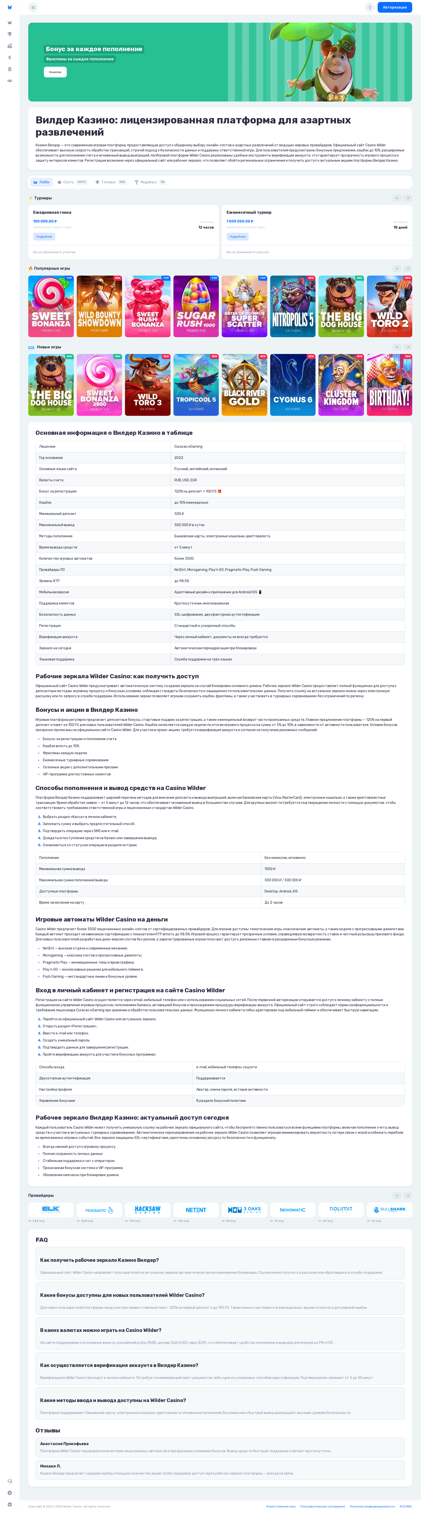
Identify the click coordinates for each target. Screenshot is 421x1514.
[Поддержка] (9, 1481)
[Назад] (397, 198)
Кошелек (55, 72)
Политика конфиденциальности (372, 1506)
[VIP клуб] (9, 22)
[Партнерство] (9, 80)
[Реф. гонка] (9, 57)
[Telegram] (9, 1492)
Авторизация (395, 7)
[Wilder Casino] (9, 7)
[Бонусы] (9, 45)
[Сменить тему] (370, 7)
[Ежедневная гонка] (9, 69)
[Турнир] (9, 34)
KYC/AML (406, 1506)
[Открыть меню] (33, 7)
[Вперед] (407, 198)
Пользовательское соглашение (322, 1506)
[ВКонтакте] (9, 1504)
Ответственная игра (281, 1506)
